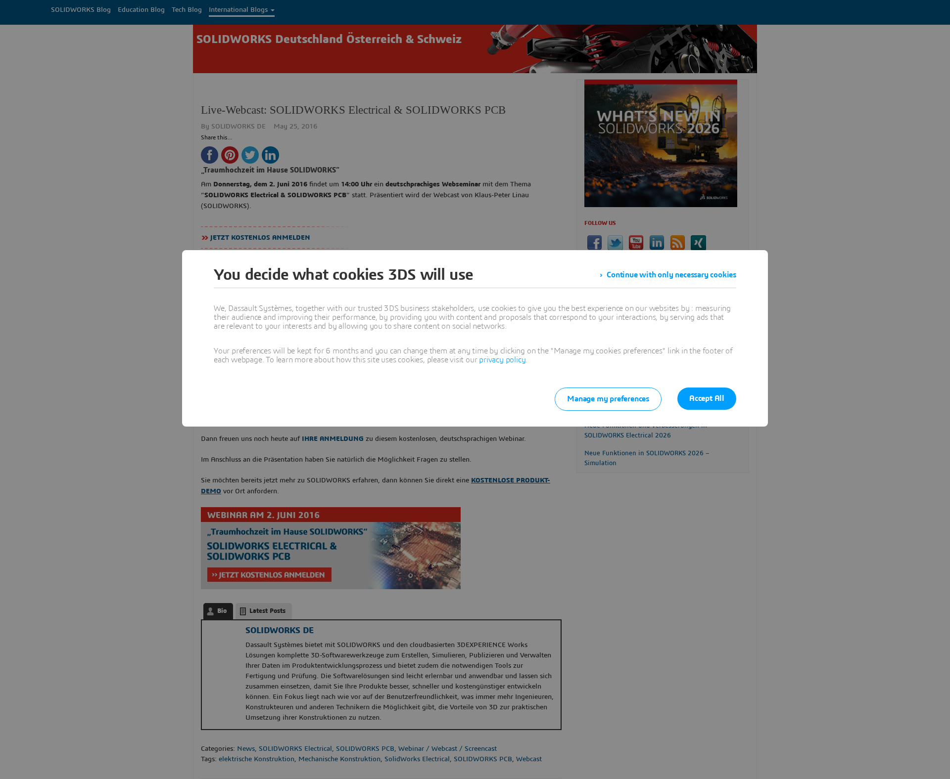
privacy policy (502, 360)
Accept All (706, 398)
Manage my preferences (608, 399)
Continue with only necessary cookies (671, 275)
